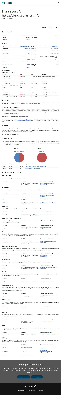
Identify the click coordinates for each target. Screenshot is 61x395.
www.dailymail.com (52, 280)
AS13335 (27, 59)
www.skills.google (43, 166)
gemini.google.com (55, 334)
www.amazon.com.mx (44, 347)
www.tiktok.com (43, 214)
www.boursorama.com (44, 199)
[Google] (5, 166)
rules (7, 112)
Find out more (23, 376)
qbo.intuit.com (49, 227)
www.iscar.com (28, 168)
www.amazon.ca (43, 309)
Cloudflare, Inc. (27, 48)
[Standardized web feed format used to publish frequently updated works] (4, 281)
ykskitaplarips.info (55, 46)
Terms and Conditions (39, 390)
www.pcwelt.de (43, 242)
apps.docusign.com (43, 228)
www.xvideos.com (43, 198)
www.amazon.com (49, 295)
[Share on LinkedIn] (53, 27)
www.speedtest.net (43, 350)
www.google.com (43, 202)
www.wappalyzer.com (51, 183)
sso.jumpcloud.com (43, 184)
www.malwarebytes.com (51, 241)
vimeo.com (38, 168)
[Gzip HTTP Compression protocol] (10, 309)
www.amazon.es (49, 309)
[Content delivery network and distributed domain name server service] (6, 183)
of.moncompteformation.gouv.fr (46, 351)
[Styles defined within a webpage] (6, 347)
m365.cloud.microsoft (44, 352)
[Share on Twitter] (48, 27)
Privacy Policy (32, 390)
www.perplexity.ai (43, 256)
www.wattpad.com (43, 241)
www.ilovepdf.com (43, 183)
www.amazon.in (43, 227)
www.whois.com (43, 195)
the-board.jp (33, 168)
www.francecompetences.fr (52, 267)
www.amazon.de (55, 309)
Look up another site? (8, 18)
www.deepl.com (43, 255)
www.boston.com (43, 268)
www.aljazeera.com (43, 267)
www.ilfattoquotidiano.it (44, 280)
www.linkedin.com (43, 203)
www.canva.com (49, 255)
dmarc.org (28, 131)
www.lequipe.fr (43, 348)
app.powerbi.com (48, 354)
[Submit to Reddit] (46, 27)
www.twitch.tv (42, 295)
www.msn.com (55, 214)
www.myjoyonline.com (29, 166)
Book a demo (37, 376)
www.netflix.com (49, 214)
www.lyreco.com (37, 166)
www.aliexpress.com (52, 347)
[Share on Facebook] (51, 27)
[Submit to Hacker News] (56, 27)
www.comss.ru (42, 281)
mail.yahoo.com (48, 334)
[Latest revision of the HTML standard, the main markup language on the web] (5, 321)
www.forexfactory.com (50, 195)
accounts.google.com (44, 321)
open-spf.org (14, 113)
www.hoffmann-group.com (51, 202)
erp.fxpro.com (42, 334)
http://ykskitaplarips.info (24, 46)
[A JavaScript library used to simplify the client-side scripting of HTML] (5, 228)
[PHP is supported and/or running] (4, 195)
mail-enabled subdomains (24, 120)
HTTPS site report (36, 103)
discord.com (42, 354)
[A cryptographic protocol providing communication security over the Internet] (4, 202)
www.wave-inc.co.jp (43, 196)
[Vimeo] (5, 168)
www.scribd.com (50, 198)
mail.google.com (51, 321)
